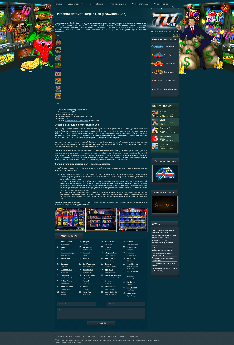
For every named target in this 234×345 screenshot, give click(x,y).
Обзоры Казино (96, 4)
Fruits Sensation (65, 288)
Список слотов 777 (140, 4)
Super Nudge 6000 (109, 293)
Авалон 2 (84, 254)
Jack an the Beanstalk (111, 276)
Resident (163, 111)
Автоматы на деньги (117, 4)
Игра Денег (108, 271)
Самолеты (65, 276)
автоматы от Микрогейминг (65, 205)
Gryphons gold (165, 128)
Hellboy (61, 293)
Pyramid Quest (130, 266)
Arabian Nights (64, 282)
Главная (58, 4)
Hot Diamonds (86, 248)
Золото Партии (165, 136)
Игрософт (91, 336)
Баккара (130, 243)
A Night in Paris (109, 254)
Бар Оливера (130, 289)
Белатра (101, 336)
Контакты (122, 336)
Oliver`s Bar (164, 144)
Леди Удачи (65, 260)
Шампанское (129, 248)
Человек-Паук (108, 243)
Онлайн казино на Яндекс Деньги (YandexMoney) (164, 269)
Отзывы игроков (161, 4)
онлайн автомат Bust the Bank (76, 121)
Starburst (62, 265)
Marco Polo (85, 293)
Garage (162, 120)
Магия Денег (129, 294)
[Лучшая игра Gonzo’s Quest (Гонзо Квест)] (165, 197)
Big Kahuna (129, 283)
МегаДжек (112, 336)
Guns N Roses (108, 260)
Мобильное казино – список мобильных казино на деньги (162, 249)
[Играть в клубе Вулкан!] (165, 166)
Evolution (106, 282)
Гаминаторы (79, 336)
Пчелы (84, 288)
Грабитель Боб (64, 271)
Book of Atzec (86, 271)
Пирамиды (129, 278)
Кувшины (129, 254)
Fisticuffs (84, 282)
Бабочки (84, 260)
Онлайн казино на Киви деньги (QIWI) (163, 264)
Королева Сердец (65, 254)
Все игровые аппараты (63, 336)
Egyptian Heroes (87, 276)
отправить (101, 323)
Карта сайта (134, 336)
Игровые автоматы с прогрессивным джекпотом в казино (162, 243)
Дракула (84, 243)
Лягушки (108, 265)
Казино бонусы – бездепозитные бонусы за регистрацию (164, 236)
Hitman (61, 248)
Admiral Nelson (130, 271)
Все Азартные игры (76, 4)
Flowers (106, 248)
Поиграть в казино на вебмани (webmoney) (163, 259)
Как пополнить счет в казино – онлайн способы (163, 254)
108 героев (129, 260)
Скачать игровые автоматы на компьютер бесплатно (163, 231)
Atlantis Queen (64, 243)
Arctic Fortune (108, 288)
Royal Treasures (87, 265)
